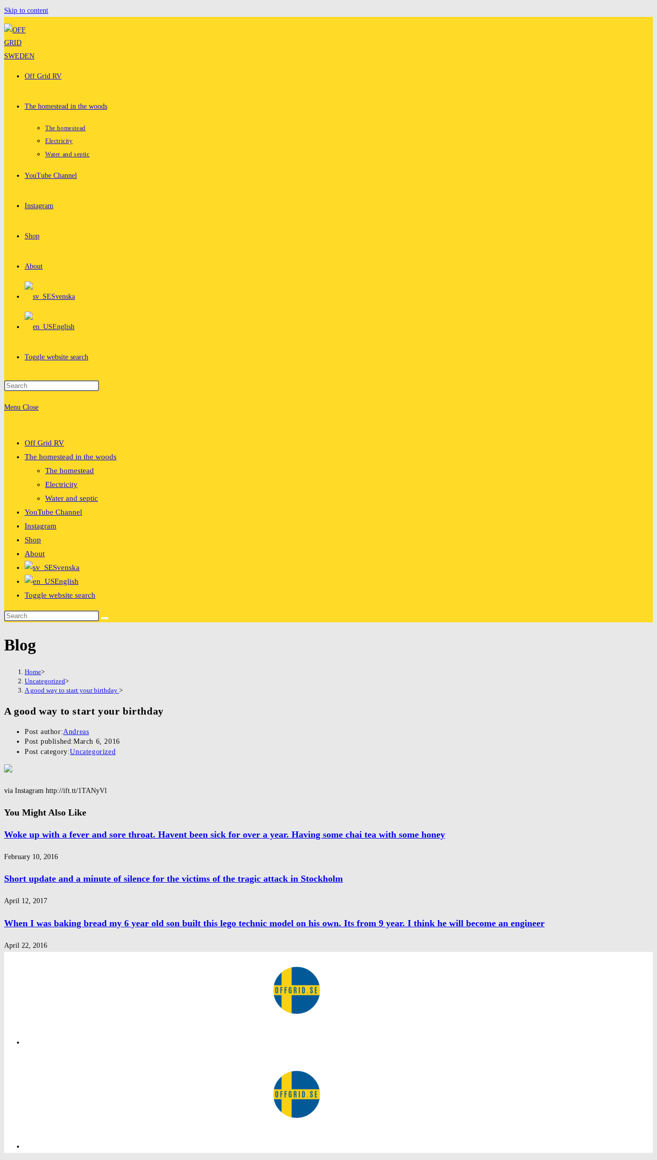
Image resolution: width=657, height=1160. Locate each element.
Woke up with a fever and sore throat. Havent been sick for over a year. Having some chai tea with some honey (224, 834)
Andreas (76, 732)
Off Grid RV (44, 443)
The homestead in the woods (71, 457)
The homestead (69, 470)
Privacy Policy (46, 1042)
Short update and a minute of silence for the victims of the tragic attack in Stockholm (173, 878)
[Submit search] (104, 618)
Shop (33, 540)
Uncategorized (92, 752)
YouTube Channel (53, 512)
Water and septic (71, 498)
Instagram (40, 526)
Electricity (61, 484)
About (35, 554)
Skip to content (26, 10)
